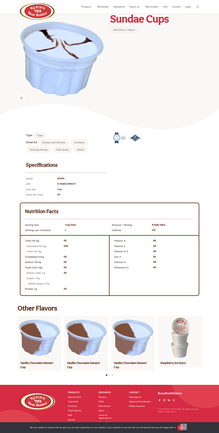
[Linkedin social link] (169, 400)
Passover (72, 406)
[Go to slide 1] (106, 375)
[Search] (198, 7)
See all (71, 419)
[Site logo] (37, 10)
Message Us (135, 397)
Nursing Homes (39, 149)
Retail (80, 149)
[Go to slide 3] (112, 375)
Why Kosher (104, 406)
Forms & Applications (105, 416)
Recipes (102, 397)
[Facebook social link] (159, 400)
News (101, 410)
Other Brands (74, 410)
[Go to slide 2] (109, 375)
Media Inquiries (137, 406)
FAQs (101, 401)
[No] (184, 427)
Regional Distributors (140, 401)
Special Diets (74, 397)
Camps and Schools (53, 142)
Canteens (79, 142)
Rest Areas (62, 149)
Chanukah (73, 401)
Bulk (70, 415)
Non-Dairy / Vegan (124, 29)
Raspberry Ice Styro (173, 363)
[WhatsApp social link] (174, 400)
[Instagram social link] (164, 400)
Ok (180, 427)
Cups (40, 135)
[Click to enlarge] (21, 98)
